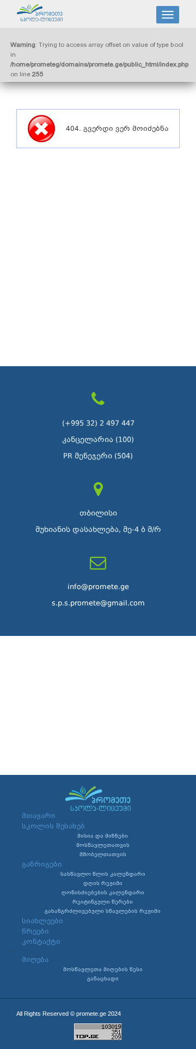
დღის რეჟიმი (102, 883)
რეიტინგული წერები (102, 902)
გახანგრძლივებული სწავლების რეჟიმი (103, 911)
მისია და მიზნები (102, 836)
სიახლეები (42, 921)
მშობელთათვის (102, 854)
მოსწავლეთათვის (103, 845)
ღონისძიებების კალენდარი (103, 892)
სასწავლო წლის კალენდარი (102, 874)
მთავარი (39, 816)
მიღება (35, 959)
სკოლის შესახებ (53, 826)
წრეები (35, 931)
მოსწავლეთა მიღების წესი (103, 969)
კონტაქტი (41, 941)
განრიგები (42, 864)
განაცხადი (103, 978)
